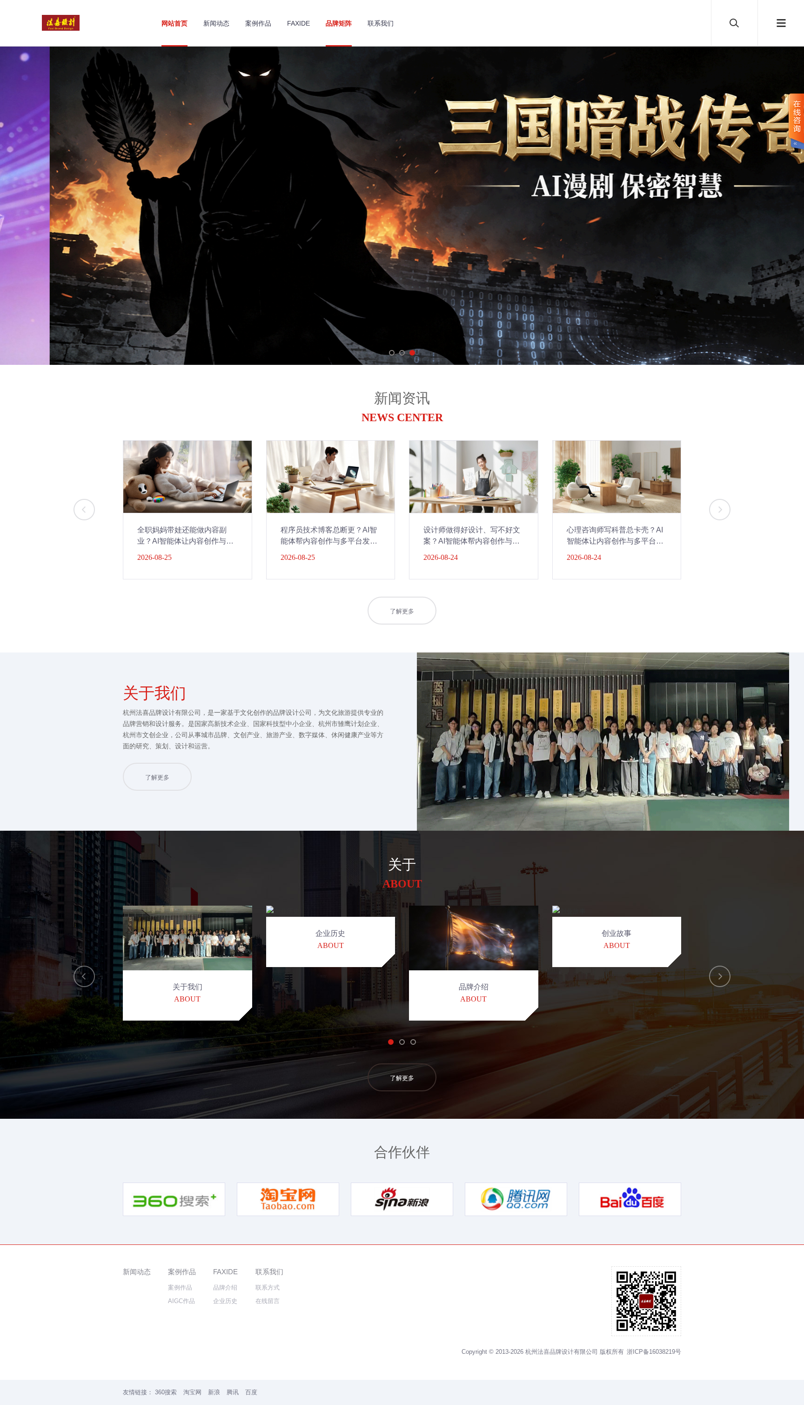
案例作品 (258, 23)
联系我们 (381, 23)
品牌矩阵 (339, 23)
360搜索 (166, 1392)
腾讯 (233, 1392)
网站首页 (174, 23)
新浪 (214, 1392)
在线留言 (267, 1300)
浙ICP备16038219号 (654, 1351)
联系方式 (267, 1287)
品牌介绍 (225, 1287)
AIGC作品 (181, 1300)
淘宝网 (192, 1392)
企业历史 (225, 1300)
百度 (251, 1392)
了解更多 (402, 611)
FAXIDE (298, 23)
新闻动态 (216, 23)
